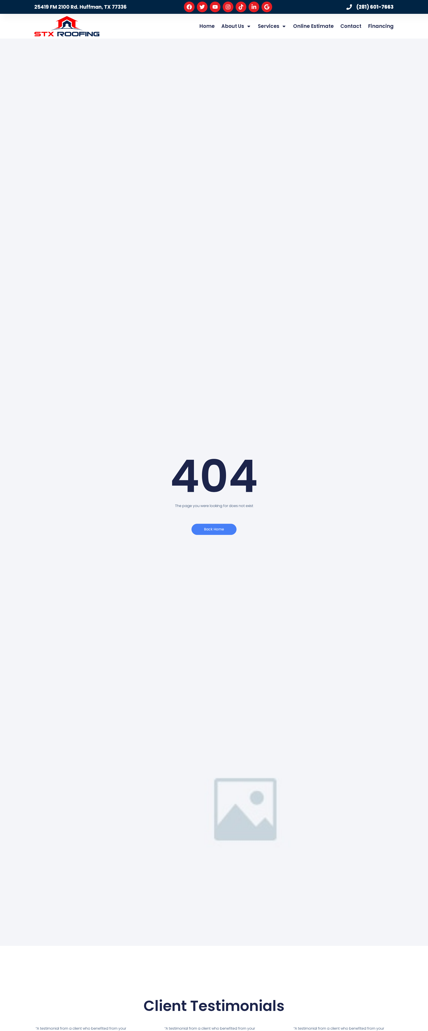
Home (207, 26)
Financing (381, 26)
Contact (350, 26)
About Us (232, 26)
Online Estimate (313, 26)
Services (268, 26)
